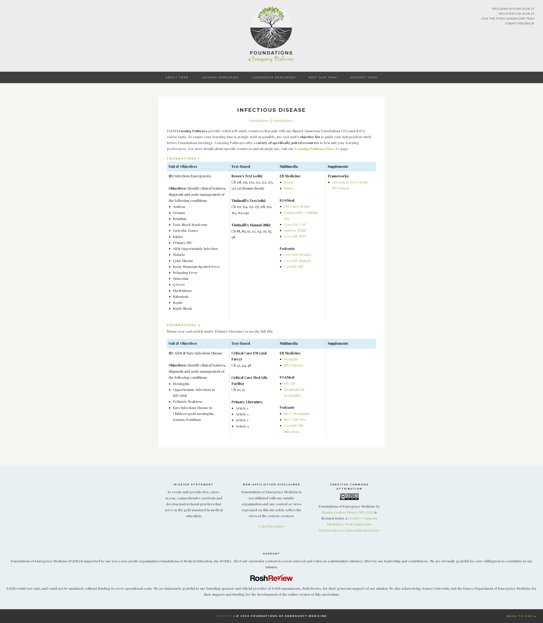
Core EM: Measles (297, 254)
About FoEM (177, 77)
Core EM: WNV (295, 236)
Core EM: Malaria (297, 260)
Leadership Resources (273, 77)
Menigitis (291, 359)
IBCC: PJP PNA (295, 419)
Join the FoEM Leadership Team (508, 18)
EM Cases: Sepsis (296, 206)
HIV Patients (293, 365)
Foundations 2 (283, 120)
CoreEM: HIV (294, 266)
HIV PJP (289, 383)
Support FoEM (363, 77)
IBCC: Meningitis (297, 413)
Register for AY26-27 (517, 13)
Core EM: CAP (295, 224)
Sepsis (288, 182)
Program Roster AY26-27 (513, 8)
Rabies (289, 188)
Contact (224, 616)
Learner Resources (220, 77)
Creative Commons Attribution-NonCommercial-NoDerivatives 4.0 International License (349, 524)
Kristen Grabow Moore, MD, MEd (348, 512)
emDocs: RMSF (295, 230)
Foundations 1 (259, 120)
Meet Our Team (323, 77)
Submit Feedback (520, 23)
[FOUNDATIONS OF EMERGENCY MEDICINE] (271, 35)
